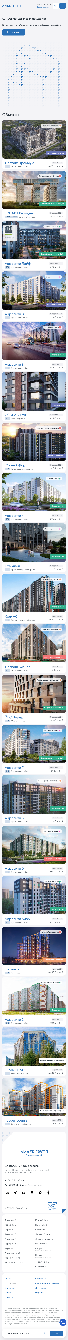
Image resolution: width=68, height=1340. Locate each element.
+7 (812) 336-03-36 (15, 1180)
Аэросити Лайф (12, 1257)
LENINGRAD (41, 1266)
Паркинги (39, 1292)
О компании (10, 1283)
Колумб (43, 1249)
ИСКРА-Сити (41, 1225)
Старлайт (40, 1229)
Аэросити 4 (10, 1229)
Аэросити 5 (10, 1234)
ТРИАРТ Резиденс (14, 1262)
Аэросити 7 (10, 1243)
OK (56, 1333)
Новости (9, 1297)
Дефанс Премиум (44, 1239)
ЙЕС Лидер (41, 1243)
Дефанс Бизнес (43, 1234)
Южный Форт (42, 1220)
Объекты (9, 1278)
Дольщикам (40, 1288)
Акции (8, 1292)
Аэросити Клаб (12, 1253)
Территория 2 (42, 1261)
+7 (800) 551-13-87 (23, 1184)
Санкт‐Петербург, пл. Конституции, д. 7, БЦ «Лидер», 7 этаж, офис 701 (28, 1171)
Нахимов (43, 1256)
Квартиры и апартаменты (47, 1283)
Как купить (10, 1288)
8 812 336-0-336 (44, 4)
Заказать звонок (43, 7)
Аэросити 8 (10, 1248)
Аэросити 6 (10, 1239)
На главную (13, 32)
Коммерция (40, 1278)
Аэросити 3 (10, 1225)
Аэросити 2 (10, 1220)
